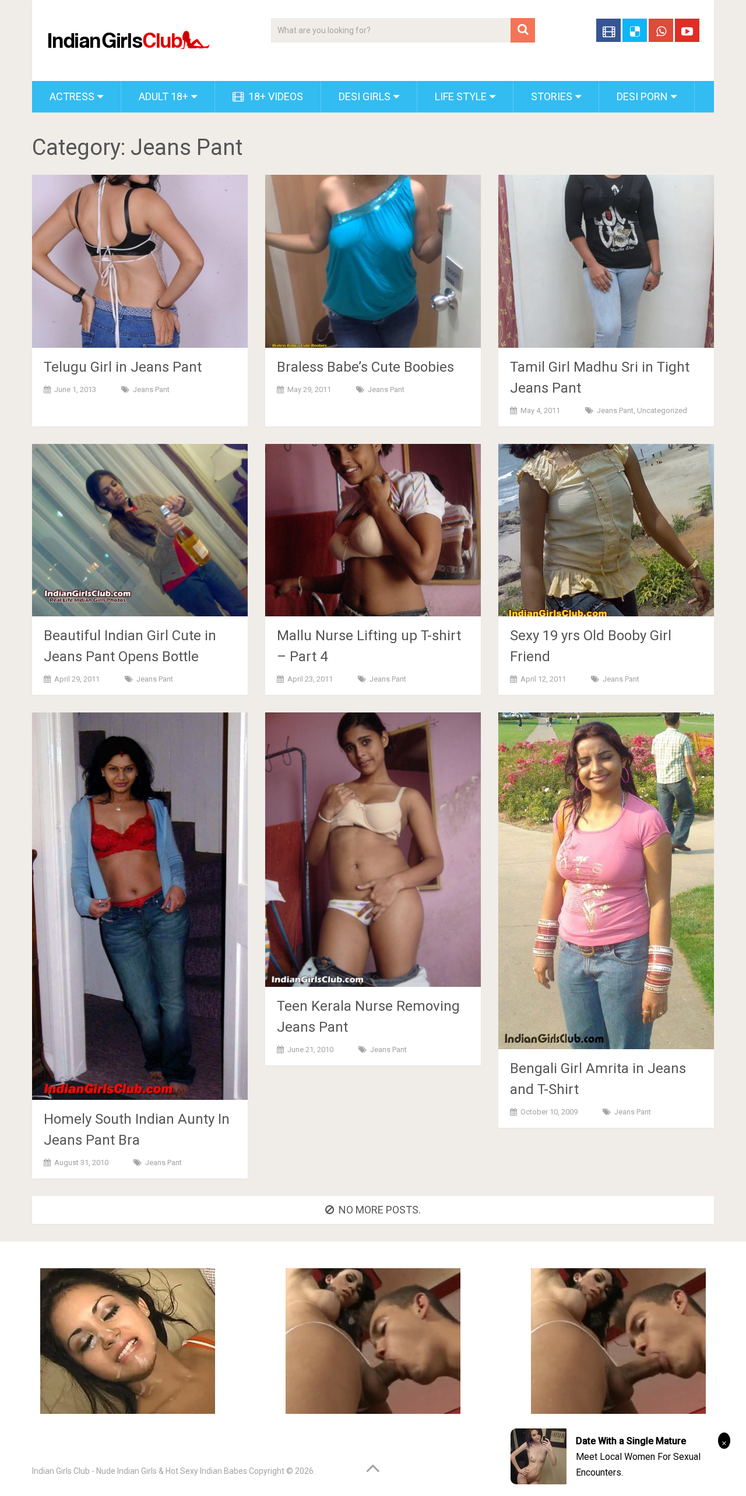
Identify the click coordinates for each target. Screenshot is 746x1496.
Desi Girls (364, 96)
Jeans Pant (151, 389)
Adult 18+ (163, 96)
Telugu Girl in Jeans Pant (123, 367)
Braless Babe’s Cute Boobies (365, 367)
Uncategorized (662, 410)
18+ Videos (274, 96)
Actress (72, 96)
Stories (551, 96)
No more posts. (380, 1210)
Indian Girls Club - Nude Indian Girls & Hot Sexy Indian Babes (139, 1471)
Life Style (461, 96)
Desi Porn (642, 96)
